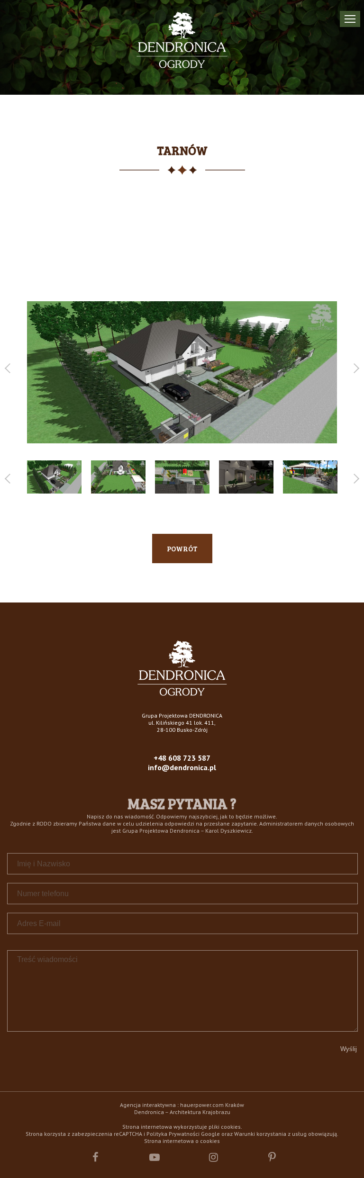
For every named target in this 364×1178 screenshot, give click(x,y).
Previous (10, 368)
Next (354, 368)
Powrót (182, 548)
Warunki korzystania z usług (270, 1133)
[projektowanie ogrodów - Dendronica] (182, 693)
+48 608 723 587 (182, 758)
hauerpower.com (202, 1104)
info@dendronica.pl (182, 767)
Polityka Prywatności (173, 1133)
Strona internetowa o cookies (182, 1140)
